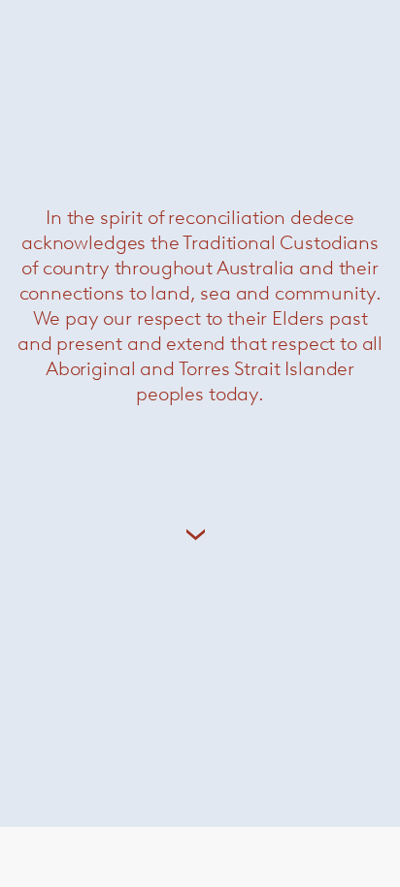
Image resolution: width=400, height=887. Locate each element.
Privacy (69, 753)
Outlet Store (85, 648)
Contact (72, 674)
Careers (70, 701)
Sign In (67, 727)
